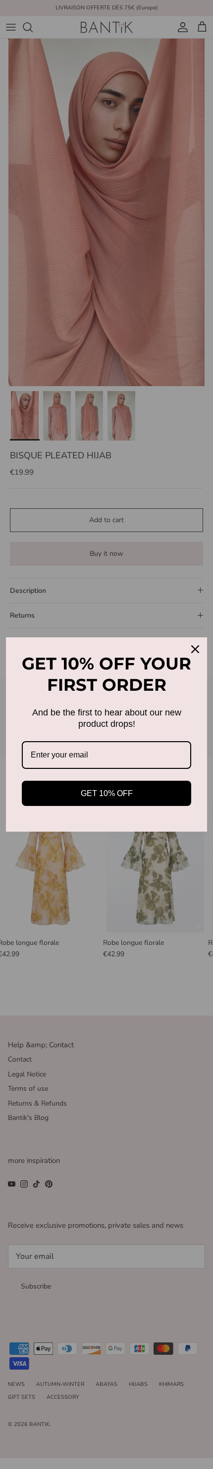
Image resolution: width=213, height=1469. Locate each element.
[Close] (195, 649)
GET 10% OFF (107, 793)
